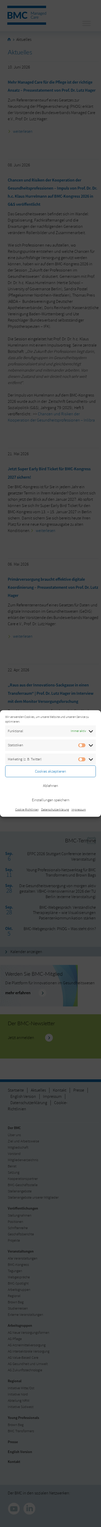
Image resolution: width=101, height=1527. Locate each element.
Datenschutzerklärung (55, 810)
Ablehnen (50, 785)
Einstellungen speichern (50, 799)
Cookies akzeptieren (50, 771)
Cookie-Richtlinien (27, 810)
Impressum (78, 810)
